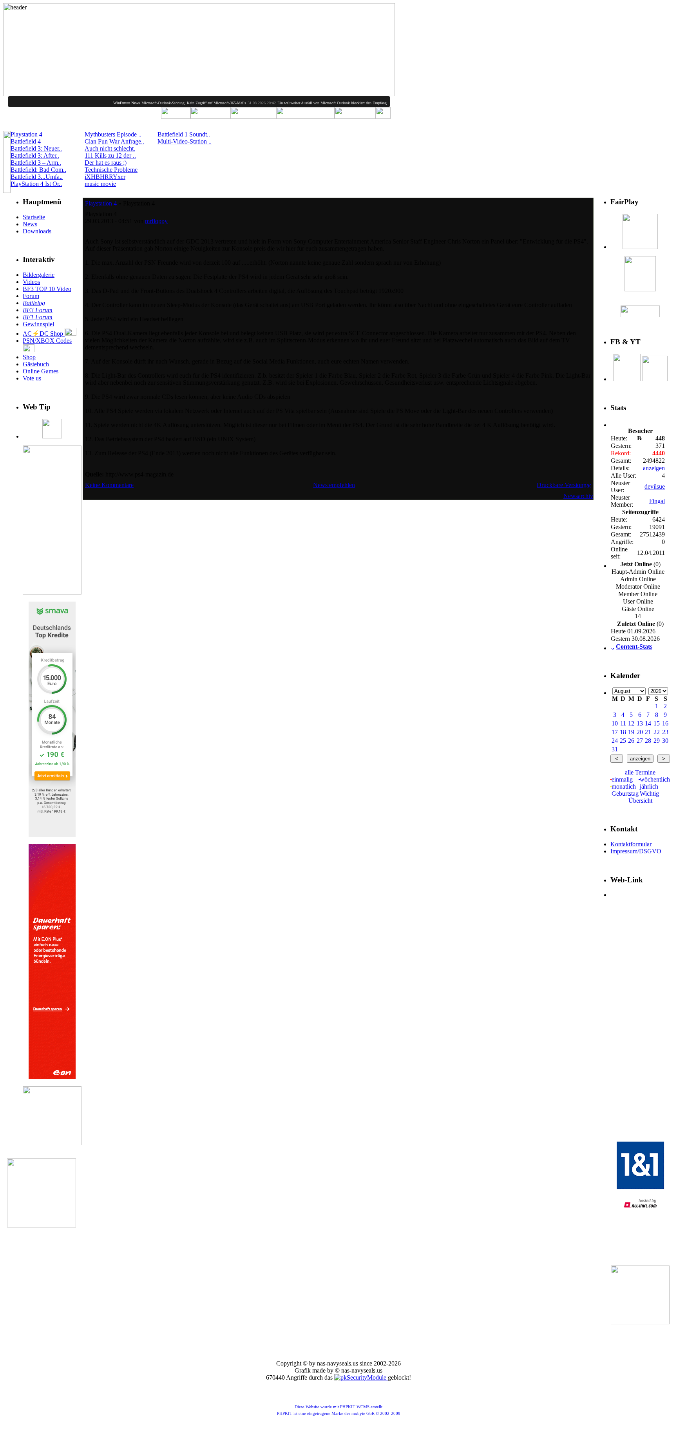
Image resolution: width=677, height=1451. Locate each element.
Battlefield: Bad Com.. (38, 169)
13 (640, 723)
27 (640, 740)
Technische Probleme (111, 169)
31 (615, 749)
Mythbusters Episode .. (113, 134)
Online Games (40, 371)
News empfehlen (334, 485)
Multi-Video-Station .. (184, 141)
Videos (31, 281)
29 (656, 740)
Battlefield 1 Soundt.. (183, 134)
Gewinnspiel (38, 324)
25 (623, 740)
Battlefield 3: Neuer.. (36, 148)
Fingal (657, 501)
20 (640, 732)
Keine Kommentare (109, 485)
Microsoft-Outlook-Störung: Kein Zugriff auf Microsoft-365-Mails (170, 103)
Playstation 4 (26, 134)
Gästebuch (36, 364)
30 (665, 740)
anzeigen (654, 468)
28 (648, 740)
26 (631, 740)
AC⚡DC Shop (44, 333)
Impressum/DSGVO (635, 851)
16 (665, 723)
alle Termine (640, 772)
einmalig (622, 779)
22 (656, 732)
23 (665, 732)
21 (648, 732)
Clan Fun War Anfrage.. (114, 141)
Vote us (32, 378)
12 (631, 723)
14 (648, 723)
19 (631, 732)
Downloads (37, 231)
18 (623, 732)
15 (656, 723)
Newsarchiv (578, 496)
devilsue (654, 486)
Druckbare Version (560, 485)
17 (615, 732)
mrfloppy (156, 221)
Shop (29, 357)
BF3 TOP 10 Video (47, 288)
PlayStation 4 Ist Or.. (36, 183)
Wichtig (649, 793)
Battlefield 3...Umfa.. (37, 176)
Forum (31, 296)
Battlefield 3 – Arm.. (36, 162)
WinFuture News (103, 103)
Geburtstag (625, 793)
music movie (100, 183)
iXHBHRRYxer (105, 176)
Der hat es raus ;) (106, 162)
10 (615, 723)
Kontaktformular (631, 844)
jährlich (649, 786)
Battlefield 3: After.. (35, 155)
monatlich (624, 786)
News (30, 224)
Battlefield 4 (26, 141)
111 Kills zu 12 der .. (110, 155)
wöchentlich (655, 779)
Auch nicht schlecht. (110, 148)
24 (615, 740)
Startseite (34, 217)
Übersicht (640, 800)
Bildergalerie (38, 274)
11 (623, 723)
